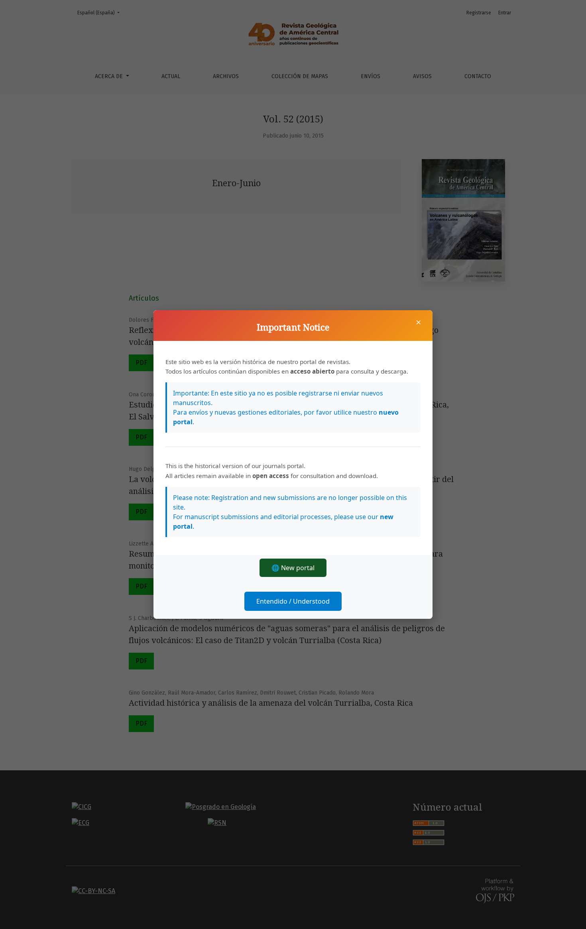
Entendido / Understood (293, 601)
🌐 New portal (293, 567)
